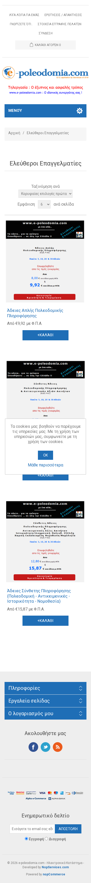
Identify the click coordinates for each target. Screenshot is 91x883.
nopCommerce (54, 874)
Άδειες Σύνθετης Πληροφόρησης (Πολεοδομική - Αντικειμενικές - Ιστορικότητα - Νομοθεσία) (39, 596)
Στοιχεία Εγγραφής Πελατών (59, 24)
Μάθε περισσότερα (45, 465)
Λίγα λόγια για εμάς (24, 15)
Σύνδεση (46, 33)
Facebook (33, 747)
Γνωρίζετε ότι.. (21, 24)
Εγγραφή (36, 839)
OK (45, 455)
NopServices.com (55, 867)
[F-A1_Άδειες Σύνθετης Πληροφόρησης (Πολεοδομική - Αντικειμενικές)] (45, 402)
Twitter (45, 747)
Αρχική (14, 133)
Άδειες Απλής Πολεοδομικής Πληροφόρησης (35, 313)
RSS (57, 747)
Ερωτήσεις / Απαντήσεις (63, 15)
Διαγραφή (57, 839)
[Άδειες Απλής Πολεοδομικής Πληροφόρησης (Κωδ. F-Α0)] (45, 261)
